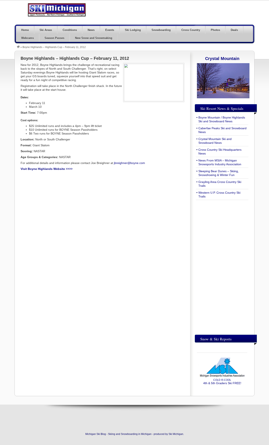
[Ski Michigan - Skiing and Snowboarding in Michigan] (18, 47)
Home (25, 30)
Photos (215, 30)
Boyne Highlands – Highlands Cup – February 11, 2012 (75, 58)
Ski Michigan (176, 434)
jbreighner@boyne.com (129, 163)
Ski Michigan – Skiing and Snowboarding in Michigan (57, 10)
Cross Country (190, 30)
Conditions (70, 30)
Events (109, 30)
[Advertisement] (177, 12)
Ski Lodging (133, 30)
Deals (234, 30)
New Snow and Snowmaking (93, 38)
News (91, 30)
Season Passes (54, 38)
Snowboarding (161, 30)
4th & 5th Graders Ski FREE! (222, 381)
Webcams (27, 38)
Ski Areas (46, 30)
